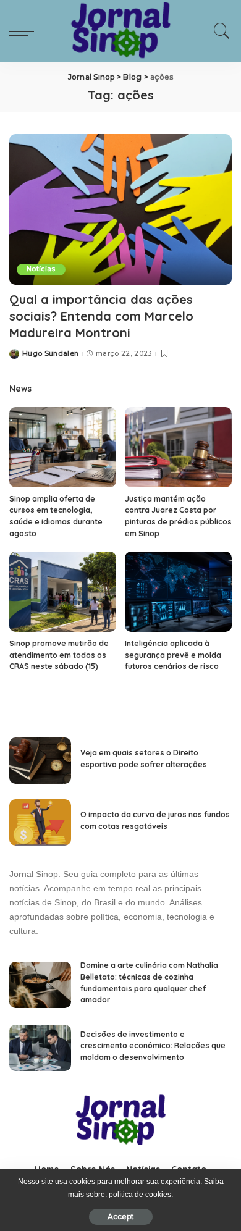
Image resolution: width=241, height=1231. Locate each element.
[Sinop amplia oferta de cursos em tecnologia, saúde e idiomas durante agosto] (62, 447)
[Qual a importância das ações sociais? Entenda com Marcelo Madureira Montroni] (120, 209)
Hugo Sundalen (50, 353)
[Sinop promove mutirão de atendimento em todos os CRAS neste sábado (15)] (62, 592)
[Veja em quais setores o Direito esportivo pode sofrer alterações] (40, 760)
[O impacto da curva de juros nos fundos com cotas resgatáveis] (40, 822)
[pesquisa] (219, 31)
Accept (121, 1216)
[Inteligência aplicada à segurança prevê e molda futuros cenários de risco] (178, 592)
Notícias (41, 269)
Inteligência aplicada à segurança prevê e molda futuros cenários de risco (173, 655)
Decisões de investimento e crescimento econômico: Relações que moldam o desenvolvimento (153, 1046)
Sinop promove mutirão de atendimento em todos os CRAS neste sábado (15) (59, 655)
